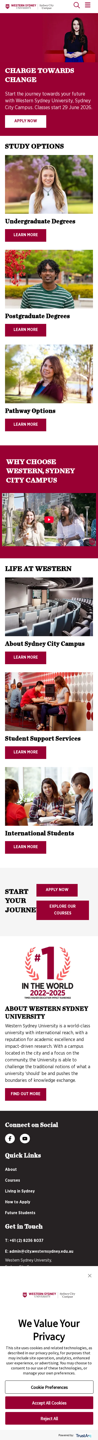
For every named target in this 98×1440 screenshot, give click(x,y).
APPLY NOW (25, 121)
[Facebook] (10, 1139)
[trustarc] (83, 1435)
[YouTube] (25, 1139)
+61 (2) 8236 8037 (26, 1241)
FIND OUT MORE (25, 1094)
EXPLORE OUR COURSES (63, 909)
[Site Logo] (29, 6)
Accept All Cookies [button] (49, 1403)
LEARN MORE (26, 235)
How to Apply (17, 1202)
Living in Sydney (20, 1191)
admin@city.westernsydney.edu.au (41, 1251)
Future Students (20, 1213)
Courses (12, 1180)
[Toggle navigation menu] (87, 5)
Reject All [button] (49, 1418)
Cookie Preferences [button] (49, 1387)
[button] (90, 1275)
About (11, 1170)
